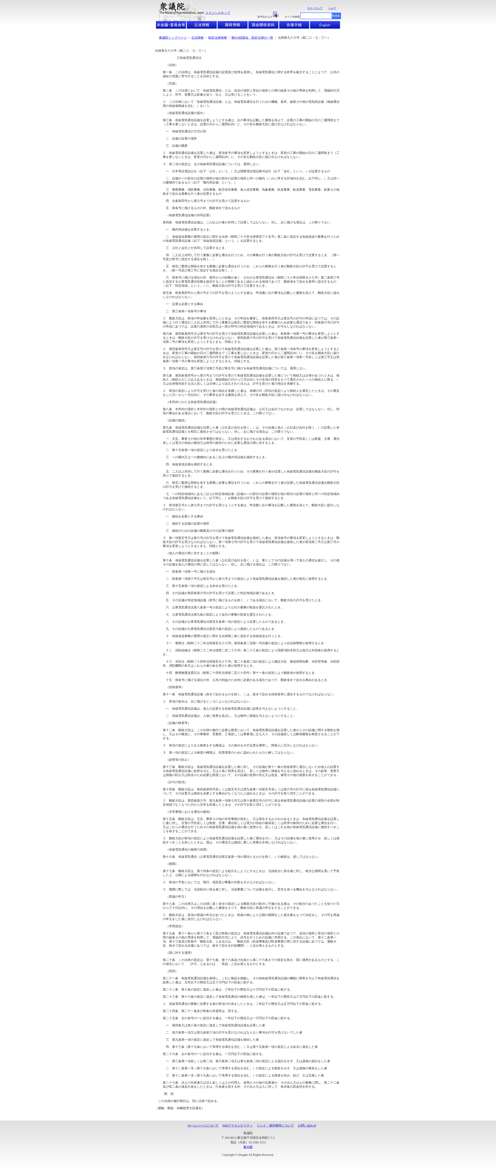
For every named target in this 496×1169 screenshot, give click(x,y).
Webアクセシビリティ (237, 1125)
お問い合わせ (307, 1125)
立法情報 (197, 37)
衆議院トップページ (173, 37)
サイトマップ (315, 8)
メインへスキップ (217, 13)
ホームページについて (203, 1125)
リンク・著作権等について (275, 1125)
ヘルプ (332, 8)
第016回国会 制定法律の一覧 (252, 37)
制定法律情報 (217, 37)
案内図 (248, 1147)
